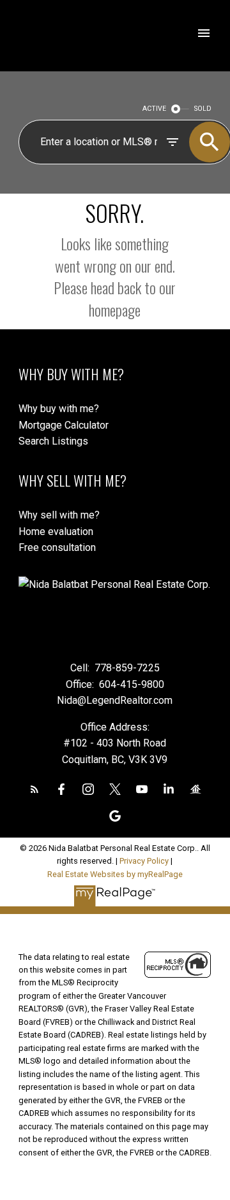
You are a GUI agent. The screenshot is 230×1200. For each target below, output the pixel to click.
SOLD (202, 108)
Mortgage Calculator (64, 425)
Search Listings (53, 441)
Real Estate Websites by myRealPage (115, 874)
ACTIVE (154, 108)
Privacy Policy (144, 861)
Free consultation (57, 547)
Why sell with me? (59, 515)
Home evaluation (56, 531)
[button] (34, 789)
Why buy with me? (59, 409)
